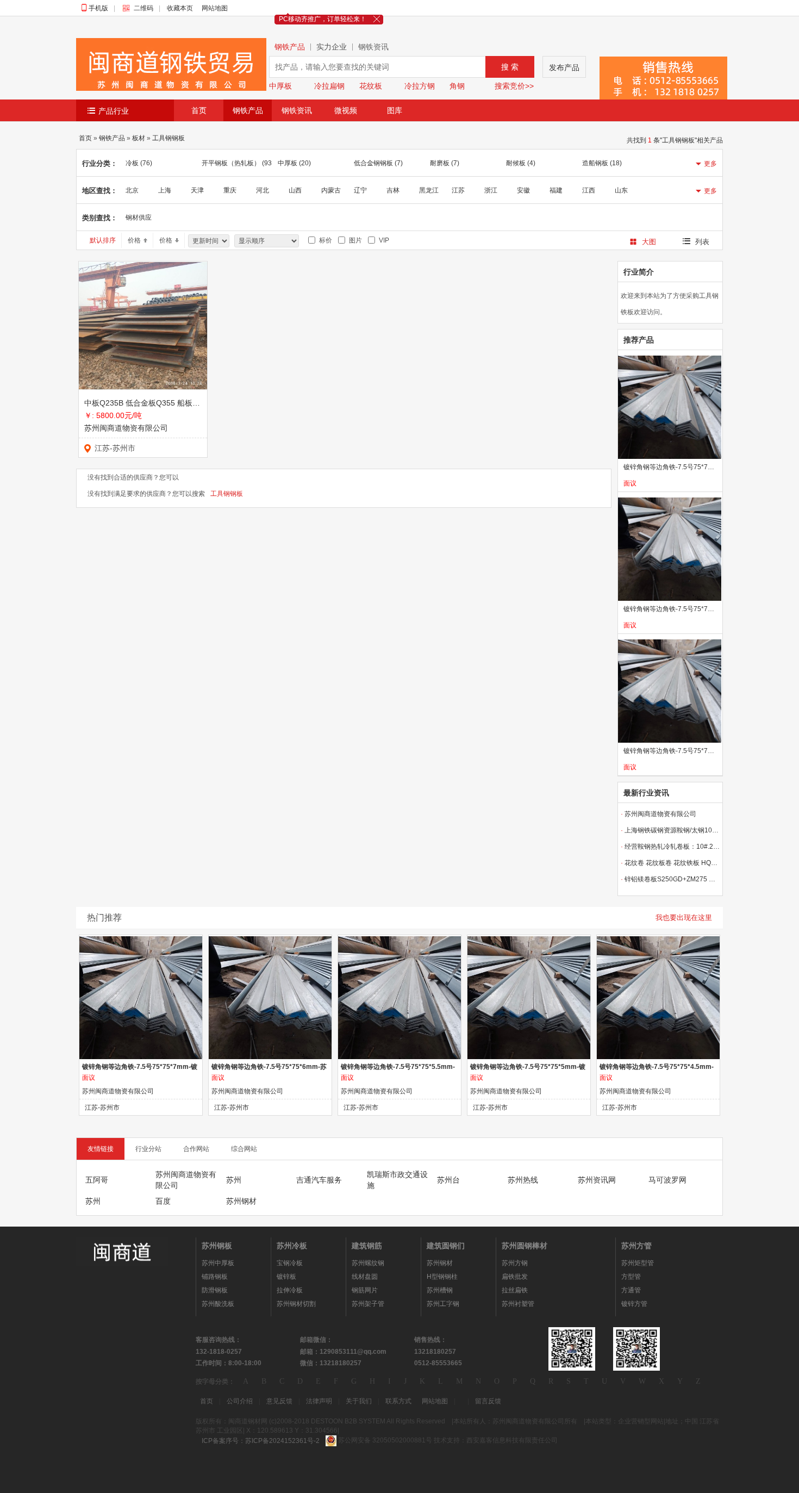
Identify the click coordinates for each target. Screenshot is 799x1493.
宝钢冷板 (290, 1263)
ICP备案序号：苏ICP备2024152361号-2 (261, 1441)
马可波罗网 (667, 1179)
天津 (197, 190)
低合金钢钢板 (378, 163)
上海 (164, 190)
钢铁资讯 (373, 47)
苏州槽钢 (440, 1290)
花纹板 (370, 86)
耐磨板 (444, 163)
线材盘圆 (365, 1276)
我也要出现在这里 (684, 917)
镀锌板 (286, 1276)
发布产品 (564, 67)
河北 (262, 190)
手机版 (101, 8)
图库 (394, 110)
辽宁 (360, 190)
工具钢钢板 (168, 138)
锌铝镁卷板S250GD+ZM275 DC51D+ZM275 (670, 879)
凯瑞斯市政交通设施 (397, 1180)
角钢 (457, 86)
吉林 (393, 190)
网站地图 (215, 8)
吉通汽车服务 (319, 1179)
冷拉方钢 (419, 86)
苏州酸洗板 (218, 1304)
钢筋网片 (365, 1290)
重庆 (229, 190)
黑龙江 (429, 190)
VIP (382, 240)
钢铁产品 (289, 47)
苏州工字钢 (443, 1304)
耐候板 (520, 163)
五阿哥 (96, 1179)
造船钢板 (602, 163)
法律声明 (319, 1401)
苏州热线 (523, 1179)
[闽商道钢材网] (122, 1251)
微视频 (345, 110)
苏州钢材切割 (296, 1304)
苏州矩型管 (637, 1263)
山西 (295, 190)
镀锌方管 (634, 1304)
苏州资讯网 (597, 1179)
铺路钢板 (215, 1276)
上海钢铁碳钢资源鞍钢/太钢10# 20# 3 (670, 830)
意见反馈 (279, 1401)
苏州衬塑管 (518, 1304)
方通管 (631, 1290)
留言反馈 (488, 1401)
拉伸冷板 (290, 1290)
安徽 (523, 190)
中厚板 (280, 86)
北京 (132, 190)
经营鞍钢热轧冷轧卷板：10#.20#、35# (670, 846)
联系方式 (398, 1401)
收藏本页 (180, 8)
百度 (163, 1201)
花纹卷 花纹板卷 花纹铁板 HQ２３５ (670, 863)
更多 (710, 163)
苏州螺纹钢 (368, 1263)
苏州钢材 (241, 1201)
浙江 (490, 190)
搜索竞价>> (514, 86)
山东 (621, 190)
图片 (354, 240)
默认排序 (103, 240)
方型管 (631, 1276)
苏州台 (448, 1179)
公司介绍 (240, 1401)
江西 (588, 190)
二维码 (146, 8)
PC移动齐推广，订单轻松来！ (322, 19)
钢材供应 (139, 217)
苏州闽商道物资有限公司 (126, 428)
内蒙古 (331, 190)
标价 (324, 240)
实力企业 (331, 47)
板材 (138, 138)
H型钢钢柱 (442, 1276)
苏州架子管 (368, 1304)
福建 (556, 190)
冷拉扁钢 (329, 86)
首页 (199, 110)
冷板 (139, 163)
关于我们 (359, 1401)
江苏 (458, 190)
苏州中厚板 (218, 1263)
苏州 (233, 1179)
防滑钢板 (215, 1290)
